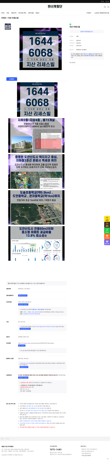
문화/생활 (31, 13)
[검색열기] (108, 7)
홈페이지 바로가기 (23, 295)
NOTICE (84, 446)
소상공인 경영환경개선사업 (101, 13)
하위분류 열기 (91, 13)
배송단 (37, 13)
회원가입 (107, 1)
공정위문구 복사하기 (23, 377)
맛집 (8, 13)
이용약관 (7, 439)
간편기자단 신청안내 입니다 (87, 451)
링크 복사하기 (22, 345)
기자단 (2, 13)
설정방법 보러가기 (24, 367)
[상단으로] (107, 458)
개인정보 (2, 439)
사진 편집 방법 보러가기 (25, 328)
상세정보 (11, 79)
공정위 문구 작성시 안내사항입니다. (89, 449)
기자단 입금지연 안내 (86, 453)
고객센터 (88, 13)
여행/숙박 (13, 13)
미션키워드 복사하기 (23, 304)
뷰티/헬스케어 (22, 13)
